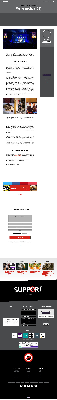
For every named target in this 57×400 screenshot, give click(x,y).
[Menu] (53, 1)
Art (28, 372)
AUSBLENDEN (21, 194)
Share (16, 183)
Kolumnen (40, 371)
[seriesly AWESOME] (20, 335)
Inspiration (28, 368)
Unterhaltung (16, 368)
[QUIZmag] (31, 335)
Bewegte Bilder (28, 373)
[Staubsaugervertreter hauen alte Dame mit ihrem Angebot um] (47, 270)
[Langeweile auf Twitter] (25, 385)
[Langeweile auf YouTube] (32, 385)
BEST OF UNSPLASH (22, 261)
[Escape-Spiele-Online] (42, 335)
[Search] (56, 1)
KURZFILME (47, 261)
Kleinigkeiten (16, 373)
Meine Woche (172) (28, 9)
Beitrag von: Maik (47, 39)
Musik (40, 372)
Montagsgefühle (16, 372)
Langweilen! (46, 324)
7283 (29, 364)
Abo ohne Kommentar (24, 233)
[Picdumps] (37, 335)
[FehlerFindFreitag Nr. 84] (35, 268)
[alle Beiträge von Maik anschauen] (47, 34)
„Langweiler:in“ (43, 311)
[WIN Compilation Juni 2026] (9, 269)
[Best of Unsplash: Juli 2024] (22, 269)
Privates (48, 41)
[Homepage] (5, 1)
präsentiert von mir (18, 155)
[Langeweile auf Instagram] (28, 385)
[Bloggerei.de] (28, 397)
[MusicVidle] (25, 335)
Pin (24, 183)
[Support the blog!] (28, 290)
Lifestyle (44, 41)
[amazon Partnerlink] (14, 335)
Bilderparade (16, 370)
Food (40, 370)
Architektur (28, 371)
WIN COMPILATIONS (9, 261)
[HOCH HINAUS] (28, 392)
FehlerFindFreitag (16, 371)
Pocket (32, 183)
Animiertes (28, 370)
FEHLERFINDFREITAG (34, 261)
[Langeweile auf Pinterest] (36, 385)
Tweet (7, 183)
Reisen (41, 373)
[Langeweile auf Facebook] (21, 385)
